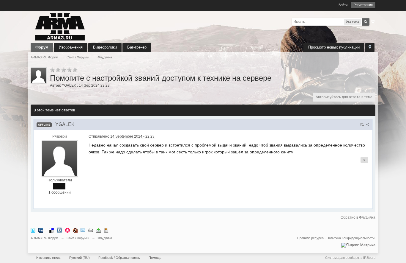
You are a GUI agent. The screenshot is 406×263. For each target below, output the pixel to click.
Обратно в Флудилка (358, 217)
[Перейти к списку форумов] (60, 26)
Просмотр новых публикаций (334, 47)
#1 (362, 124)
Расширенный (373, 21)
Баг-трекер (137, 47)
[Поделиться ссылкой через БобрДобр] (75, 230)
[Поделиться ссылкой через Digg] (40, 230)
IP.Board (369, 257)
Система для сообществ (343, 257)
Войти (343, 5)
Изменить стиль (48, 257)
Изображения (71, 47)
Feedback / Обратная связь (119, 257)
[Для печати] (90, 230)
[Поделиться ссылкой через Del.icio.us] (51, 230)
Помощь (155, 257)
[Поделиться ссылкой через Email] (83, 230)
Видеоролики (105, 47)
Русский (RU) (79, 257)
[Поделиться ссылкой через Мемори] (67, 230)
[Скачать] (98, 230)
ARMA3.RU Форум (44, 238)
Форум (41, 47)
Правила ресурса (310, 238)
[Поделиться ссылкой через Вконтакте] (59, 230)
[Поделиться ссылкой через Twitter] (33, 230)
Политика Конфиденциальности (350, 238)
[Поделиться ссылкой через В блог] (106, 230)
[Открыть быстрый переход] (369, 47)
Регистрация (363, 5)
